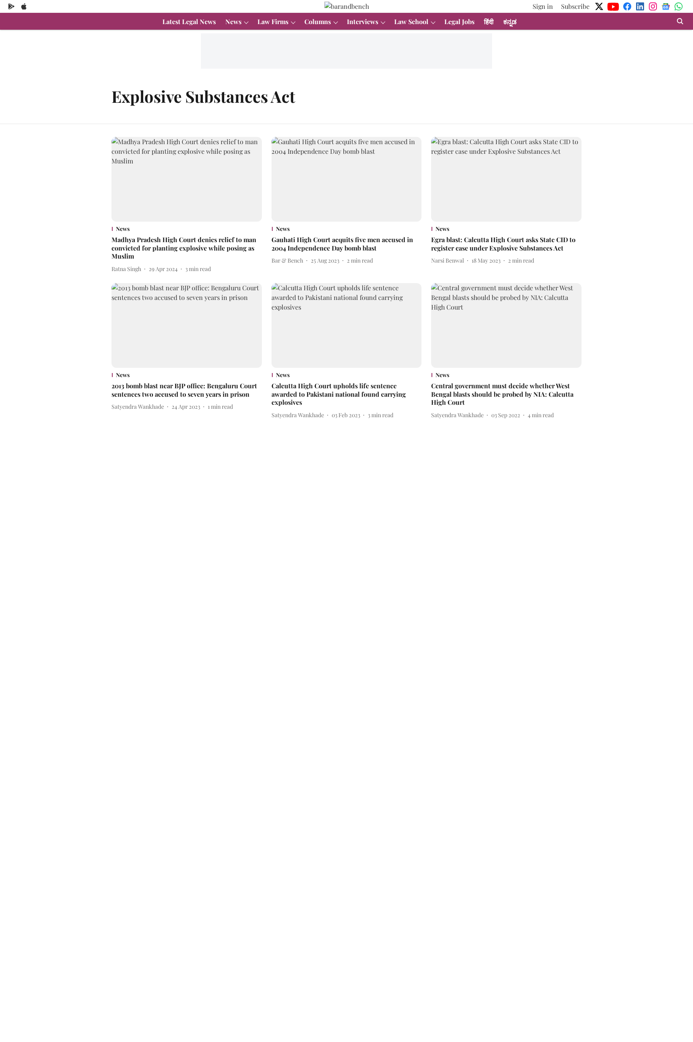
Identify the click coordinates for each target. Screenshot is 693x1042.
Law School (411, 21)
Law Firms (272, 21)
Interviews (362, 21)
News (233, 21)
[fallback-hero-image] (186, 179)
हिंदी (489, 21)
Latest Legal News (189, 21)
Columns (317, 21)
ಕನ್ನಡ (510, 21)
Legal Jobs (459, 21)
